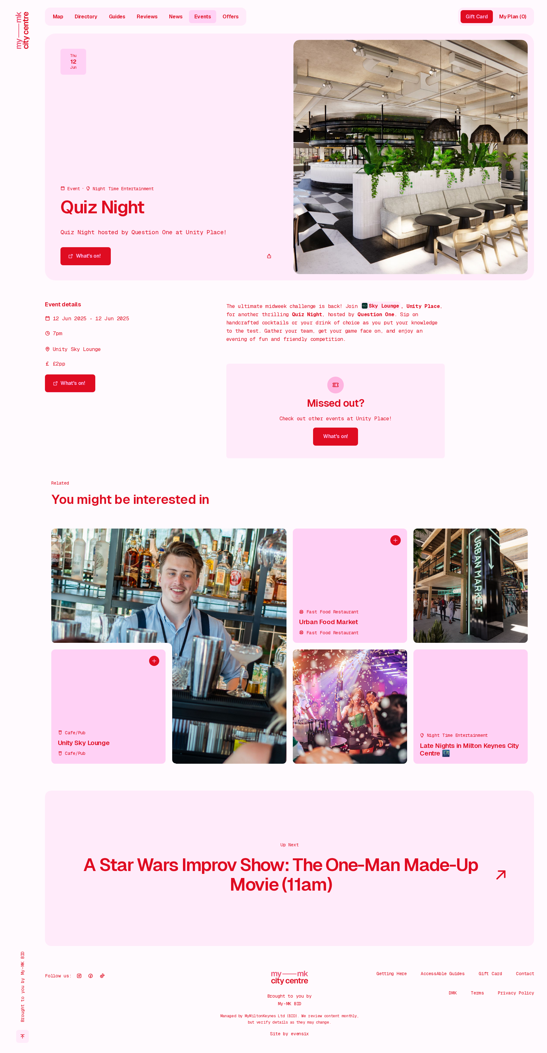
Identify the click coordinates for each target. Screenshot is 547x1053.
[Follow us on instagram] (79, 976)
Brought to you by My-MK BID (22, 986)
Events (202, 17)
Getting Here (391, 973)
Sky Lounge (384, 306)
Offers (230, 17)
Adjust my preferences (478, 1027)
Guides (117, 17)
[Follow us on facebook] (90, 976)
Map (58, 17)
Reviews (147, 17)
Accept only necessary (479, 1007)
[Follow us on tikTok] (102, 976)
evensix (300, 1033)
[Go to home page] (22, 30)
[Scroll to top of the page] (22, 1036)
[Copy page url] (269, 256)
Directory (86, 17)
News (176, 17)
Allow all (479, 986)
